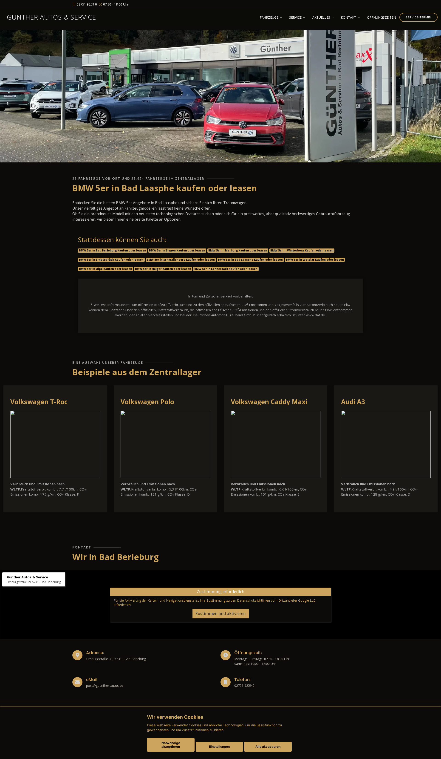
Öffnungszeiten (381, 17)
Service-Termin (418, 17)
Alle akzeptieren (267, 746)
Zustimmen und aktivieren (220, 613)
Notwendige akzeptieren (170, 744)
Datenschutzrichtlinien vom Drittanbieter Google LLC (276, 600)
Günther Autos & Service (51, 17)
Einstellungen (219, 746)
